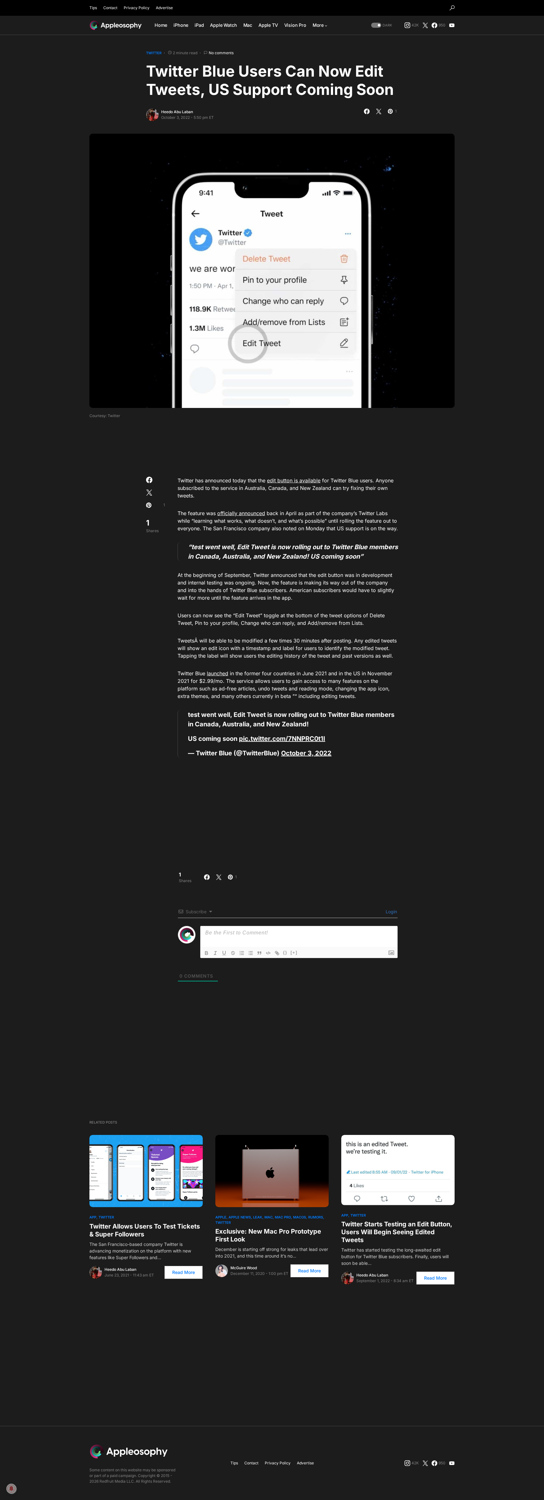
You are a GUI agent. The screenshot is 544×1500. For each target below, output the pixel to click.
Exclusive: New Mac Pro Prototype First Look (268, 1235)
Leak (257, 1217)
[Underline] (224, 953)
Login (390, 911)
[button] (452, 7)
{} (285, 952)
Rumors (315, 1217)
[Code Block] (268, 953)
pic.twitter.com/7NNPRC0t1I (282, 738)
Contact (110, 7)
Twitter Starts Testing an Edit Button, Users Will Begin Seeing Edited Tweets (396, 1232)
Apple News (240, 1217)
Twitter (154, 53)
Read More (183, 1272)
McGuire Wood (243, 1267)
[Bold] (206, 953)
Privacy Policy (137, 7)
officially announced (241, 513)
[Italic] (215, 953)
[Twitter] (425, 25)
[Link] (277, 953)
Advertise (164, 7)
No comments (221, 52)
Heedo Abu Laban (177, 111)
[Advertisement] (272, 445)
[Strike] (233, 953)
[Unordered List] (250, 953)
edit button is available (293, 480)
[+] (294, 952)
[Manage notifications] (11, 1489)
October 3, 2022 (306, 753)
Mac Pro (283, 1217)
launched (217, 673)
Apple (220, 1217)
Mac (268, 1217)
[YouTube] (452, 25)
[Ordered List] (241, 953)
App (92, 1217)
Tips (93, 7)
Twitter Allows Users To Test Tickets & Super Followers (144, 1230)
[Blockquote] (259, 953)
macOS (299, 1217)
